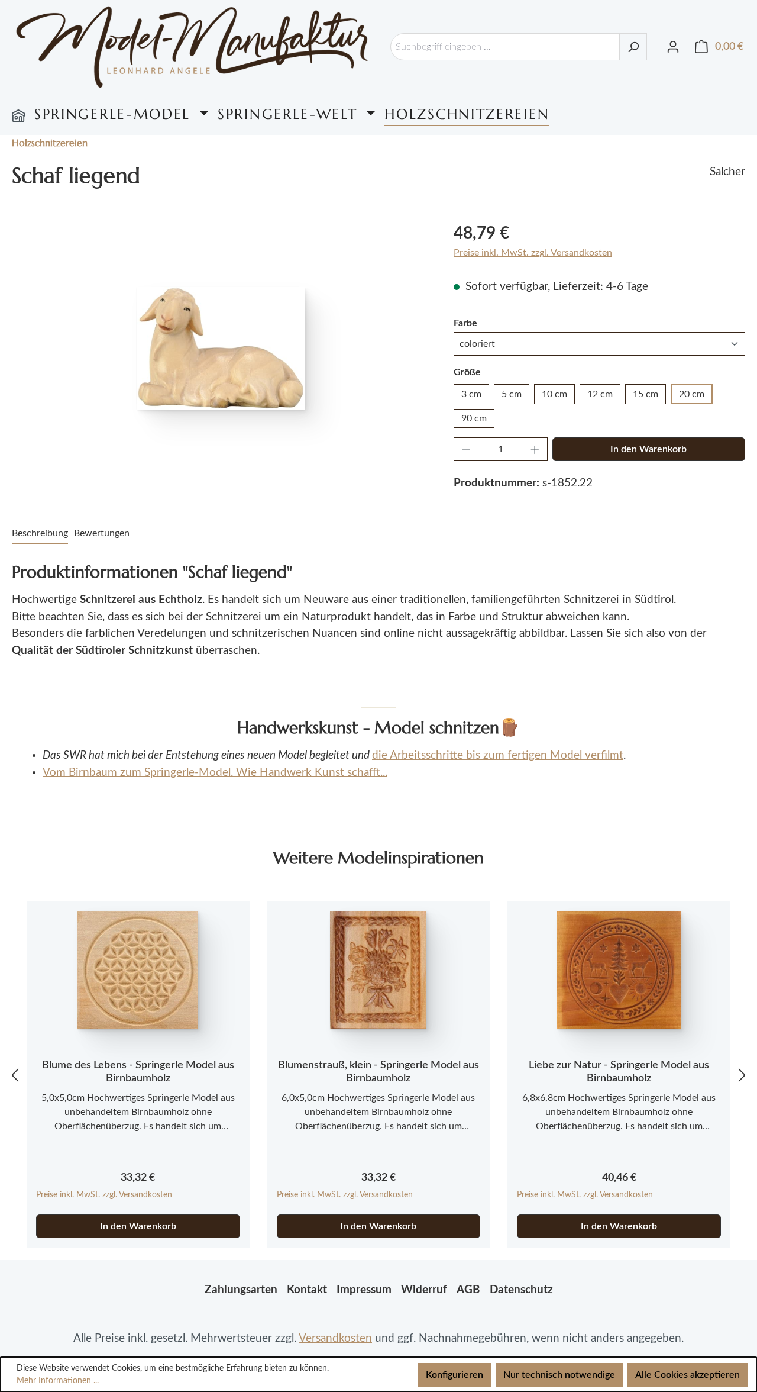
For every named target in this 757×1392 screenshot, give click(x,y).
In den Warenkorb (648, 449)
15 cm (645, 394)
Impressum (364, 1290)
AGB (468, 1290)
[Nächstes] (742, 1075)
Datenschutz (521, 1290)
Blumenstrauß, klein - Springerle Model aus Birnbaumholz (378, 1072)
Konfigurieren (454, 1375)
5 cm (512, 394)
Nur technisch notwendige (559, 1375)
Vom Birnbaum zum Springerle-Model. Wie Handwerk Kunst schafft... (215, 772)
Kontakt (307, 1290)
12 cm (600, 394)
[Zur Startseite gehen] (192, 47)
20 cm (691, 394)
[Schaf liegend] (221, 348)
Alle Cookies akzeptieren (687, 1375)
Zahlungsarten (241, 1290)
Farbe (465, 323)
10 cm (554, 394)
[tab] (40, 533)
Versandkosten (335, 1338)
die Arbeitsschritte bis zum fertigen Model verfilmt (497, 755)
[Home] (18, 114)
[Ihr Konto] (673, 47)
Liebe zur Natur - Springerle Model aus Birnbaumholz (619, 1072)
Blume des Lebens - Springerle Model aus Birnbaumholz (138, 1072)
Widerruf (424, 1290)
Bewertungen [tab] (102, 533)
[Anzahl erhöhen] (535, 449)
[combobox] (505, 46)
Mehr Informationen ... (58, 1381)
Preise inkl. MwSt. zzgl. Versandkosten (533, 252)
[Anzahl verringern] (466, 449)
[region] (221, 348)
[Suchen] (633, 46)
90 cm (474, 418)
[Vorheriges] (15, 1075)
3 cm (471, 394)
